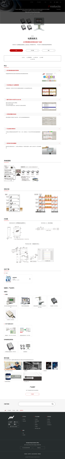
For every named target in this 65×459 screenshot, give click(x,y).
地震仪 (17, 410)
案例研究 (36, 424)
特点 (24, 57)
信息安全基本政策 (34, 453)
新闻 (23, 430)
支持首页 (49, 416)
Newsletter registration (14, 426)
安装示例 (36, 57)
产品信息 (13, 410)
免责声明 (29, 453)
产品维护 (36, 426)
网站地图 (39, 453)
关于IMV (24, 416)
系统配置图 (30, 57)
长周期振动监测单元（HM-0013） (23, 44)
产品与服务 (9, 410)
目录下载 (33, 59)
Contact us (39, 447)
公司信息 (24, 419)
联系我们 (48, 419)
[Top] (5, 410)
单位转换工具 (49, 424)
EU (10, 424)
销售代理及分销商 (37, 428)
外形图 (42, 57)
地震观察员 (21, 410)
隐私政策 (25, 453)
